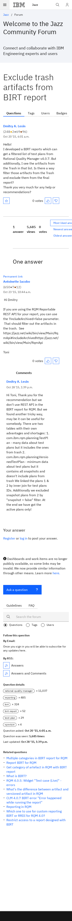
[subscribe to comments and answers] (6, 673)
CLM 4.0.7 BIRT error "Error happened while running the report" (33, 800)
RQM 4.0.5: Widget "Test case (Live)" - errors (33, 782)
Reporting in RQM (18, 807)
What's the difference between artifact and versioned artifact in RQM (37, 791)
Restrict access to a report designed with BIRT (36, 822)
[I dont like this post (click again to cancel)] (56, 200)
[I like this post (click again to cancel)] (48, 200)
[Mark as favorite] (6, 200)
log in (23, 538)
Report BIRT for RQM (21, 763)
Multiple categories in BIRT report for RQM (36, 758)
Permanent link (13, 276)
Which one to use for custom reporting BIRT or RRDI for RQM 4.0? (34, 813)
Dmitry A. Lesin (14, 126)
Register (9, 538)
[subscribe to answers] (6, 665)
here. (56, 573)
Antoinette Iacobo (16, 281)
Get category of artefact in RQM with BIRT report (36, 769)
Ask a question (17, 590)
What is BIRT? (16, 776)
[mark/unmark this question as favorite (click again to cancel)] (6, 200)
